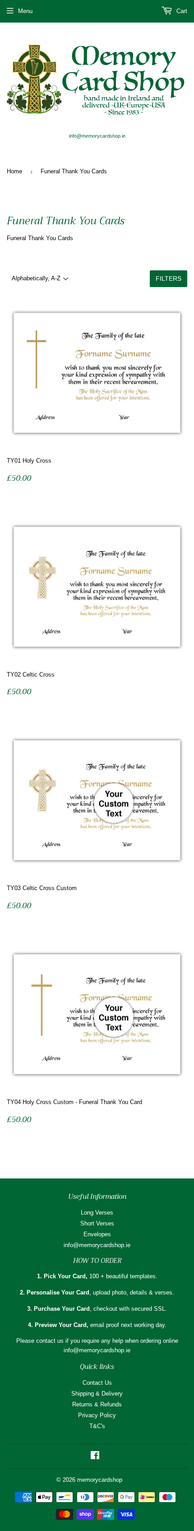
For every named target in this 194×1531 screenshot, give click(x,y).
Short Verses (97, 1223)
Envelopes (97, 1234)
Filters (168, 278)
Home (14, 171)
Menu (25, 11)
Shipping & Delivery (97, 1393)
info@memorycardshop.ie (97, 1245)
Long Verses (97, 1212)
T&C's (97, 1426)
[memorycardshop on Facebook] (95, 1456)
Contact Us (97, 1382)
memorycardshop (99, 1479)
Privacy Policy (97, 1415)
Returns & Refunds (97, 1404)
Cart (181, 11)
